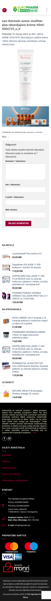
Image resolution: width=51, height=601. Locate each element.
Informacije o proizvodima (15, 480)
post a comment (36, 132)
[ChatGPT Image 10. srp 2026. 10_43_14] (25, 116)
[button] (4, 10)
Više (34, 432)
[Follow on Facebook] (4, 438)
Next (5, 136)
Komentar (15, 161)
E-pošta (14, 197)
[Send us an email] (9, 438)
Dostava (6, 461)
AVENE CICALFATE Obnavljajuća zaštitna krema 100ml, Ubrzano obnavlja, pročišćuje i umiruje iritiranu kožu (25, 41)
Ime (12, 185)
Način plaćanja (9, 467)
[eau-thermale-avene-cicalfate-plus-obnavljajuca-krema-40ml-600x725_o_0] (25, 77)
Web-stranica (11, 210)
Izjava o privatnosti (11, 474)
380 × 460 (36, 34)
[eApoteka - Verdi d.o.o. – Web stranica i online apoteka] (25, 10)
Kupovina (6, 455)
